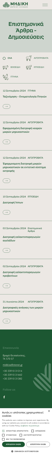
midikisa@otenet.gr (13, 364)
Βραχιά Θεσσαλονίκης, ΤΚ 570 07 (14, 357)
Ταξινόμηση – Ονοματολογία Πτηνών (25, 97)
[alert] (26, 432)
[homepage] (15, 4)
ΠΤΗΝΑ (32, 91)
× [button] (49, 411)
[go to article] (6, 106)
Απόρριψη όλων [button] (38, 444)
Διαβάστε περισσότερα (30, 425)
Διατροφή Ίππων (13, 202)
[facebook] (4, 396)
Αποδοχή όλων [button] (13, 444)
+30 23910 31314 (12, 370)
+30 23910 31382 (12, 378)
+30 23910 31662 (12, 374)
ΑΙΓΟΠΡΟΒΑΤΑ (35, 123)
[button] (26, 451)
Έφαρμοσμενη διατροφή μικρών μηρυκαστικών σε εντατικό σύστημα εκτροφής (24, 167)
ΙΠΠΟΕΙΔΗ (33, 197)
